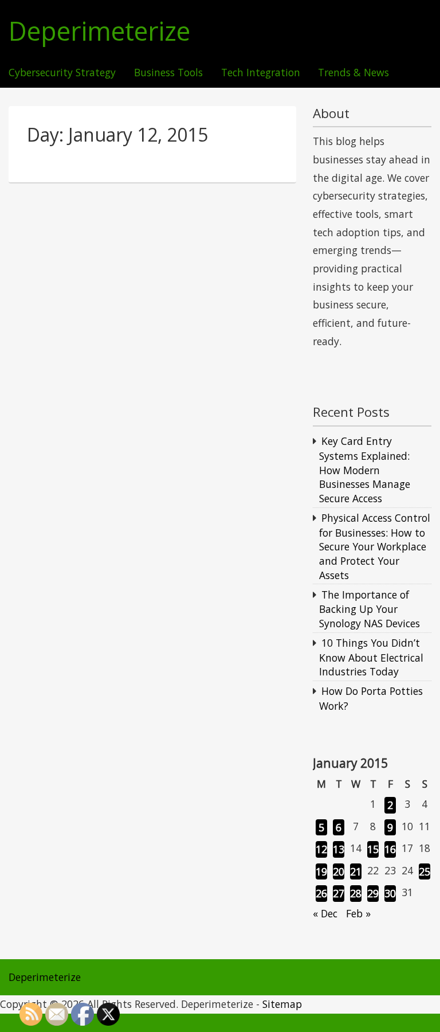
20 (338, 871)
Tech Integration (260, 73)
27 (338, 893)
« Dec (325, 913)
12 (321, 849)
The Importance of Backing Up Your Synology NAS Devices (369, 609)
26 (321, 893)
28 (356, 893)
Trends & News (353, 73)
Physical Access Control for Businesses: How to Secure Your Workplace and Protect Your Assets (374, 546)
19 (321, 871)
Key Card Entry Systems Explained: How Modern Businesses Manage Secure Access (364, 469)
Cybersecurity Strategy (62, 73)
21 (356, 871)
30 (390, 893)
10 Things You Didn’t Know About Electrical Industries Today (371, 657)
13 (338, 849)
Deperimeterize (99, 31)
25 (424, 871)
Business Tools (168, 73)
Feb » (358, 913)
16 (390, 849)
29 (373, 893)
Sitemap (282, 1004)
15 (373, 849)
